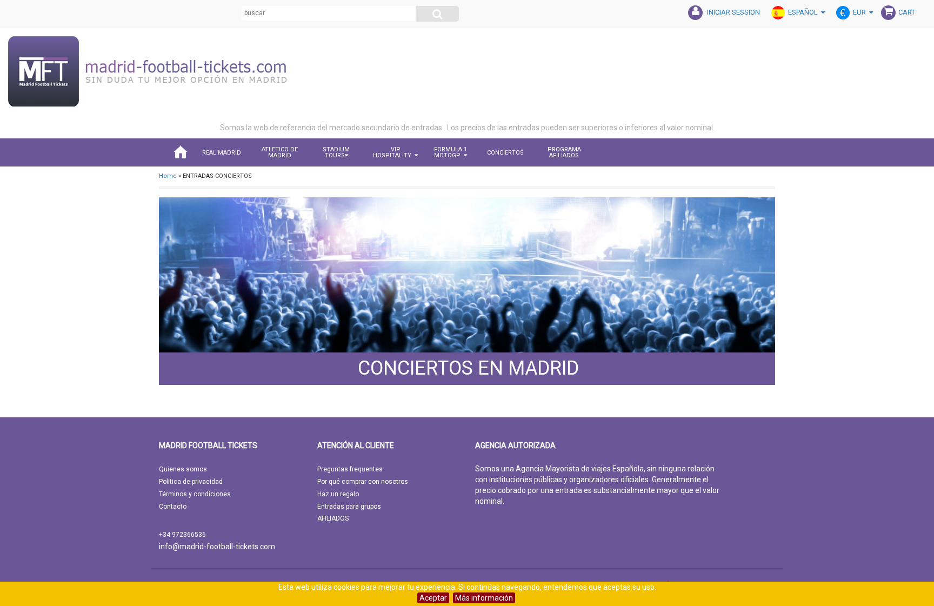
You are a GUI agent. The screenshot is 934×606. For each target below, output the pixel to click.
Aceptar (433, 598)
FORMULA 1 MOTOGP (450, 152)
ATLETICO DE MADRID (280, 152)
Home (168, 175)
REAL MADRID (221, 152)
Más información (484, 598)
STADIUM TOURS (336, 152)
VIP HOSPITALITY (392, 152)
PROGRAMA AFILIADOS (564, 152)
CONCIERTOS (505, 152)
